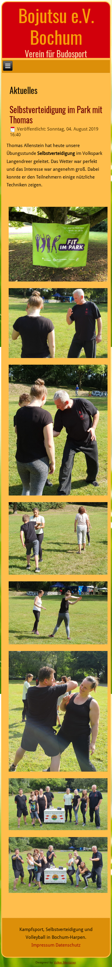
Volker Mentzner (65, 962)
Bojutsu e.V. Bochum (56, 26)
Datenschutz (68, 945)
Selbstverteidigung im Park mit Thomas (56, 114)
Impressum (42, 945)
